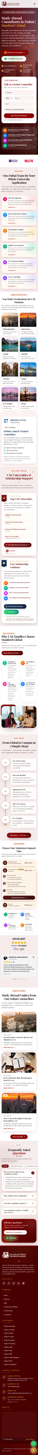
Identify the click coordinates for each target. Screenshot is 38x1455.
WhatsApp (12, 1238)
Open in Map (29, 1439)
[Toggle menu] (34, 4)
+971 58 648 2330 (13, 1386)
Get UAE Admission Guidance (17, 545)
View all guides (18, 1137)
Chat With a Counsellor (15, 59)
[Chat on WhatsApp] (33, 1443)
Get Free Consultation (19, 115)
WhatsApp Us (12, 612)
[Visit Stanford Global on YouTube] (4, 1283)
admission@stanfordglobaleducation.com (20, 1393)
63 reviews (23, 946)
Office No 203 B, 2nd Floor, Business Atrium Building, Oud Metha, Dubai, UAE (20, 1379)
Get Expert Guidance (17, 897)
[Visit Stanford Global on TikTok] (18, 1283)
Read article (8, 1047)
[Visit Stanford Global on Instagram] (14, 1283)
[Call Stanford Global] (33, 1450)
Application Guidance (17, 1166)
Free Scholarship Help (15, 606)
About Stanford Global (11, 653)
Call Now (12, 551)
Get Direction (9, 1439)
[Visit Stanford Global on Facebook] (9, 1283)
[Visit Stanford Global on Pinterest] (23, 1283)
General (5, 1166)
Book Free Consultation (15, 52)
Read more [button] (7, 974)
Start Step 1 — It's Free (18, 835)
